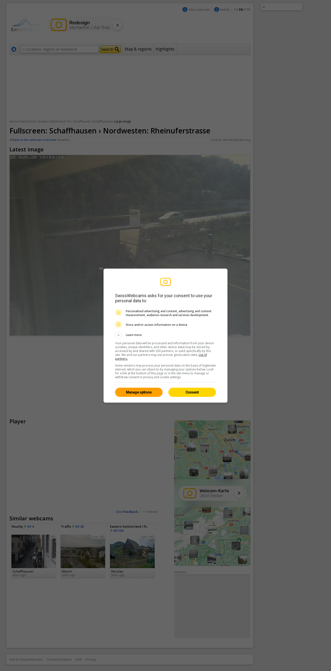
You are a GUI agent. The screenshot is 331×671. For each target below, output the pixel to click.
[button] (165, 335)
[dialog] (165, 336)
